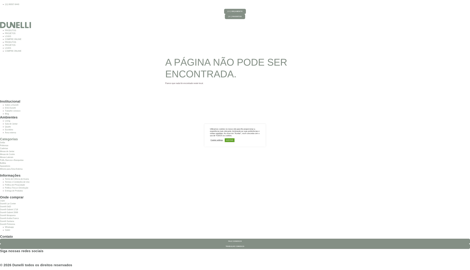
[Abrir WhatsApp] (464, 264)
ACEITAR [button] (229, 140)
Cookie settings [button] (217, 140)
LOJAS (8, 36)
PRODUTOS (10, 30)
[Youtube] (23, 256)
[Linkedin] (29, 256)
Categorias (9, 139)
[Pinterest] (16, 256)
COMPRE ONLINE (13, 39)
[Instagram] (10, 256)
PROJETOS (10, 33)
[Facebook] (3, 256)
